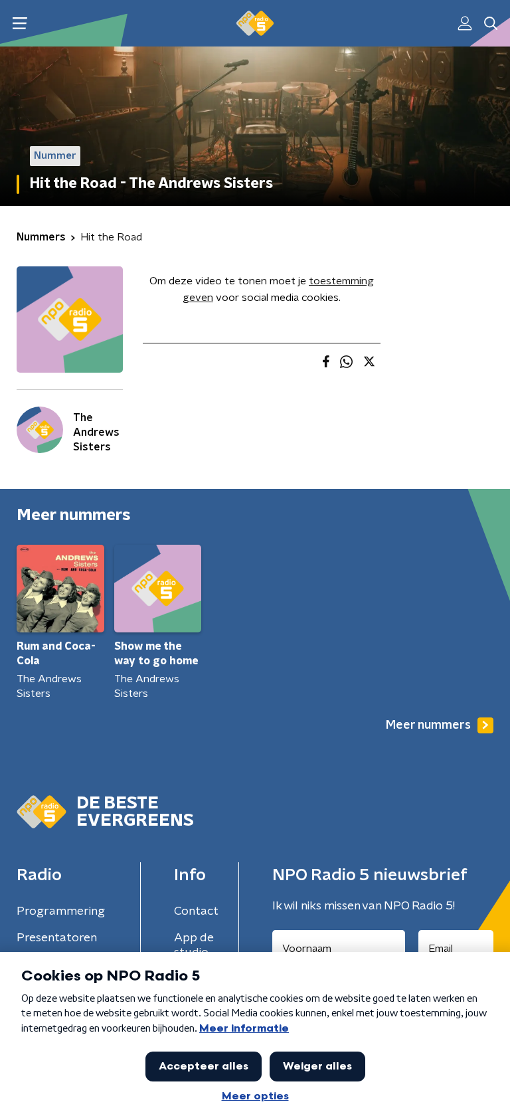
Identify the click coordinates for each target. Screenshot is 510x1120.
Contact (196, 911)
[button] (20, 23)
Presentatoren (57, 938)
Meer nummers (428, 725)
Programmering (61, 911)
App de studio (194, 945)
